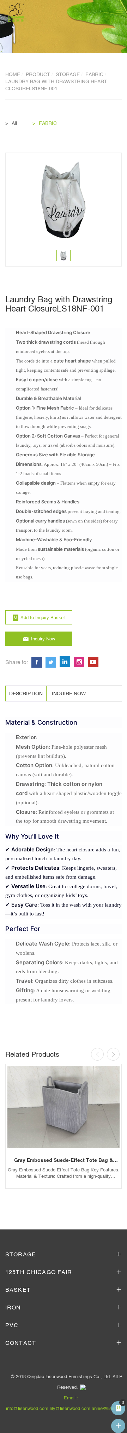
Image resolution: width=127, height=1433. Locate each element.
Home (12, 74)
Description (26, 693)
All (14, 123)
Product (38, 74)
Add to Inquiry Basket (42, 617)
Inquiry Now (43, 638)
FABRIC (94, 74)
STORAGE (68, 74)
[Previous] (97, 1054)
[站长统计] (83, 1387)
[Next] (113, 1054)
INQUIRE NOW (69, 693)
